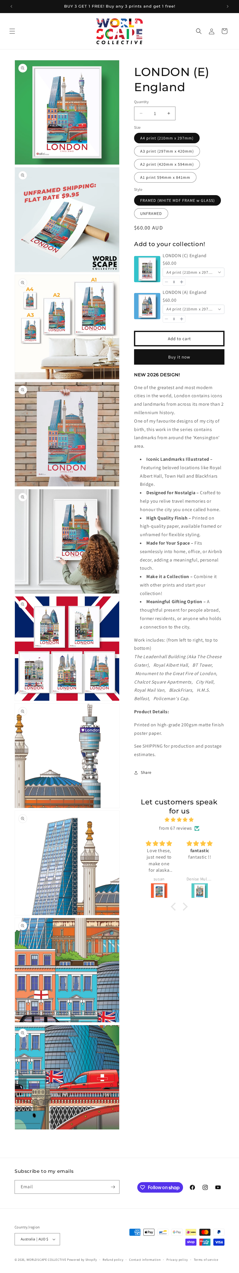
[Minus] (166, 281)
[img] (179, 819)
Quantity (141, 101)
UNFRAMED (151, 213)
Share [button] (146, 772)
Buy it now (179, 357)
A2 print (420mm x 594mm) (167, 164)
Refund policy (113, 1260)
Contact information (145, 1260)
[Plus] (181, 281)
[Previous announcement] (11, 6)
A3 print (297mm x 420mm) (167, 151)
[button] (12, 31)
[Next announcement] (227, 6)
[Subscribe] (112, 1187)
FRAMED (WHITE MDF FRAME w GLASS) (177, 200)
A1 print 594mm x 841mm (165, 177)
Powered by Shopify (82, 1260)
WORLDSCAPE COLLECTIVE (46, 1260)
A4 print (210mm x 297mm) (167, 138)
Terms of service (206, 1260)
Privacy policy (177, 1260)
